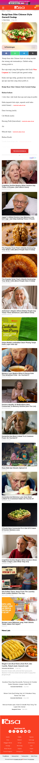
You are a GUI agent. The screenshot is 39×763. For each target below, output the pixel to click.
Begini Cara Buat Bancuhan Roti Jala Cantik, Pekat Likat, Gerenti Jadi (17, 664)
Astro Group (31, 759)
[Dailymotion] (29, 731)
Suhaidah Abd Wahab (8, 668)
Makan (9, 11)
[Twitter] (17, 731)
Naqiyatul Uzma (16, 709)
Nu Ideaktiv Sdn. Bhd (18, 759)
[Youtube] (25, 731)
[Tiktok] (21, 731)
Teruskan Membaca (19, 151)
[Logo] (19, 7)
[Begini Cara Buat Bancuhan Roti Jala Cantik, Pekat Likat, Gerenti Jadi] (19, 648)
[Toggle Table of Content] (32, 47)
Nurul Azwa (6, 20)
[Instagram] (13, 731)
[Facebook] (10, 731)
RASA (3, 11)
